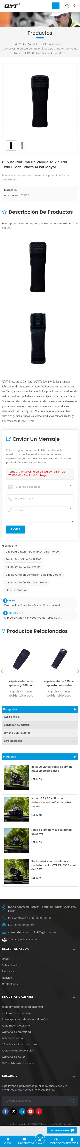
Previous (2, 671)
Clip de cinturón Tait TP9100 (23, 567)
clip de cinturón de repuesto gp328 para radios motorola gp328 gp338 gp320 (21, 683)
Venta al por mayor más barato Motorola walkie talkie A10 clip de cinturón (33, 605)
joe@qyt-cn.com (28, 940)
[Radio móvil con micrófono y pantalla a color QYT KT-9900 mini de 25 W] (16, 871)
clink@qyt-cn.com (44, 932)
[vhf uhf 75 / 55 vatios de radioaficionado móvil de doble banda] (16, 809)
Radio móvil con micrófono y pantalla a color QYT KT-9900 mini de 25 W (53, 865)
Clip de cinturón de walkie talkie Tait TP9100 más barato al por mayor (36, 473)
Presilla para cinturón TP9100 (23, 560)
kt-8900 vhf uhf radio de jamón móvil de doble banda (51, 769)
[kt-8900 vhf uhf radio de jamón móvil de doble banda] (16, 777)
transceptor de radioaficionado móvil (25, 1019)
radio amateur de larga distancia (22, 1007)
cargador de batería (17, 725)
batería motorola (12, 1038)
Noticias (7, 978)
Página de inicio (28, 44)
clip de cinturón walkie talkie (21, 49)
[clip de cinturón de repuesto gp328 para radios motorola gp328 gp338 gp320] (21, 659)
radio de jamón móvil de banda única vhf (51, 832)
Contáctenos (10, 984)
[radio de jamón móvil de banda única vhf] (16, 840)
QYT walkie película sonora (18, 1063)
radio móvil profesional (16, 1026)
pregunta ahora (60, 1130)
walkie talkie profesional (16, 1032)
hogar (5, 959)
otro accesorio (52, 44)
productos (8, 972)
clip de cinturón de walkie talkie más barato (33, 575)
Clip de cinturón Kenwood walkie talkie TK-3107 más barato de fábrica (33, 618)
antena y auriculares (17, 733)
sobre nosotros (11, 965)
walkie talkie (11, 717)
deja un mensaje (40, 1139)
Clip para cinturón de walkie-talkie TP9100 (32, 552)
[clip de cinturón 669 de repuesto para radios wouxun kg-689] (59, 659)
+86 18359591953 (40, 918)
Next (78, 671)
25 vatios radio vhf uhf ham (19, 1045)
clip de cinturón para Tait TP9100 (26, 583)
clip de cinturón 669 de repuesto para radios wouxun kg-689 (59, 683)
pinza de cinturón (16, 590)
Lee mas (36, 779)
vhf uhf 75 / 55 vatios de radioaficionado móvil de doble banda (51, 803)
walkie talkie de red (13, 1057)
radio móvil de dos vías (16, 1013)
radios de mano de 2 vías (18, 1051)
